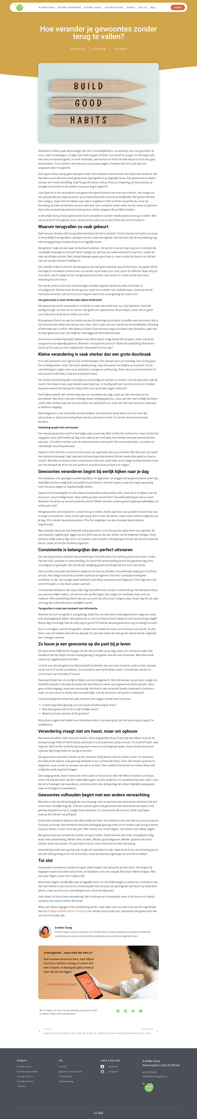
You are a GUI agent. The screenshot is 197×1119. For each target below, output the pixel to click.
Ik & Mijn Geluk (47, 7)
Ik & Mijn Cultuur (92, 7)
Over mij (142, 7)
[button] (118, 1011)
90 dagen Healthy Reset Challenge (67, 911)
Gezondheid (120, 49)
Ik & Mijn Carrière (114, 7)
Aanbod (131, 7)
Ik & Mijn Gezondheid (69, 7)
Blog (152, 7)
